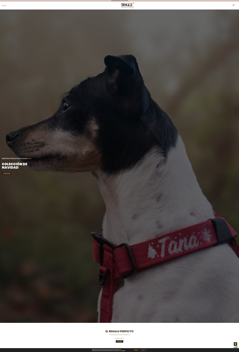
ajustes (123, 350)
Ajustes (143, 350)
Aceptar (136, 350)
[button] (4, 5)
